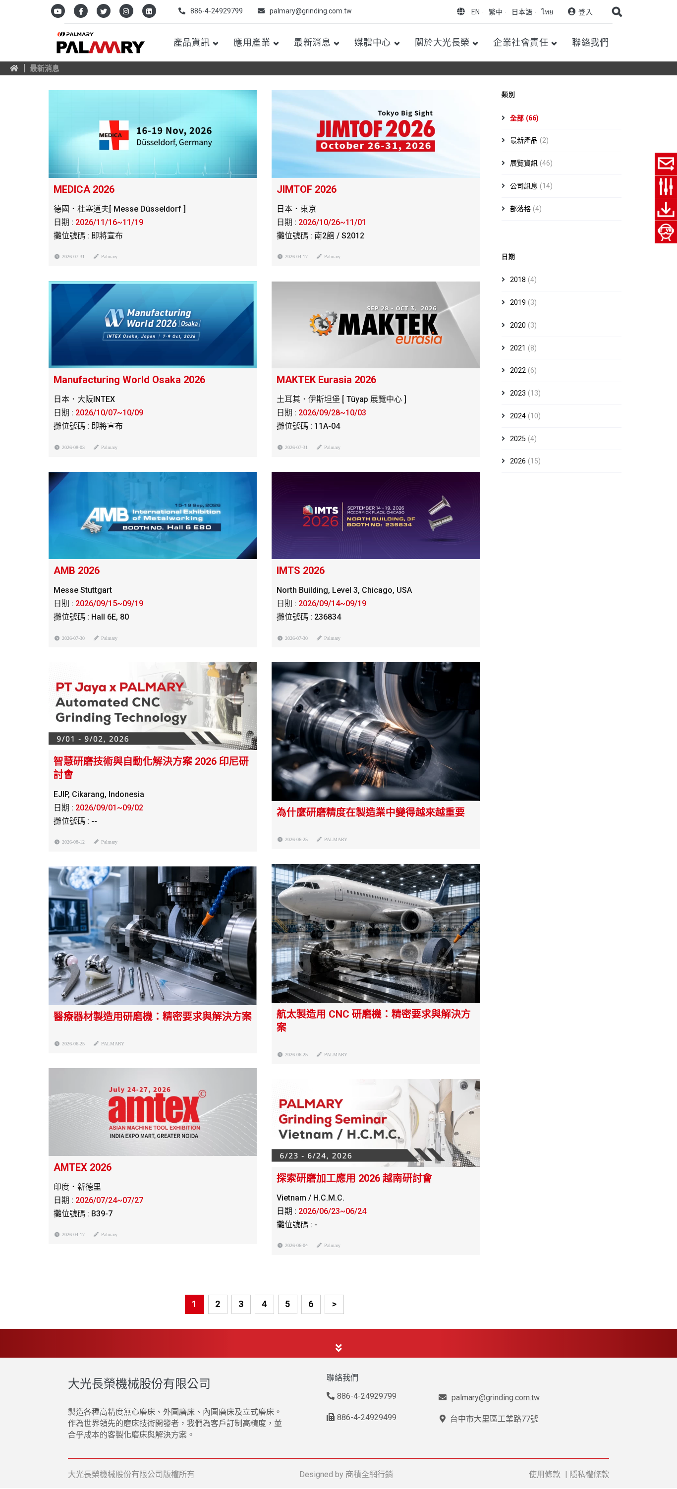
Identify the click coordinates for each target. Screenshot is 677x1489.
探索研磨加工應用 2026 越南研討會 (354, 1178)
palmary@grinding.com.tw (311, 11)
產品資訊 (191, 42)
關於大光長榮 (442, 42)
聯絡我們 (590, 42)
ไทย (547, 12)
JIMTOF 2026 (307, 189)
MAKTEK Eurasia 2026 (326, 380)
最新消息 (312, 42)
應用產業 (251, 42)
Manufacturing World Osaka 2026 (129, 380)
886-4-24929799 (216, 11)
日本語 (521, 12)
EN (475, 12)
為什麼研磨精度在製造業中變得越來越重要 (371, 812)
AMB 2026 (77, 570)
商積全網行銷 (369, 1474)
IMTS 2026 (301, 570)
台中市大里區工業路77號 (493, 1419)
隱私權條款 (589, 1474)
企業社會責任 (520, 42)
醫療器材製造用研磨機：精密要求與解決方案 (153, 1017)
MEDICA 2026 (84, 189)
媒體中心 (372, 42)
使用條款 (545, 1474)
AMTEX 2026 (83, 1167)
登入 (585, 12)
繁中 (496, 12)
